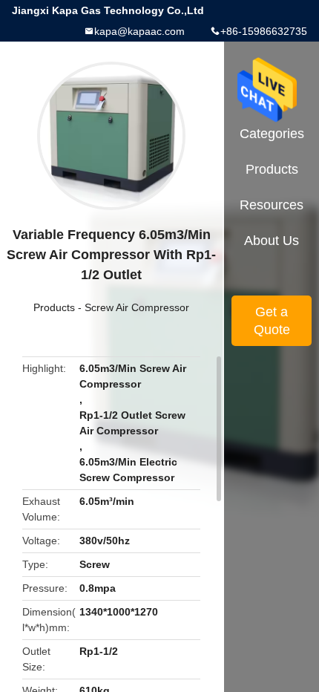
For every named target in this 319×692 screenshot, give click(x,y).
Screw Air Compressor (137, 307)
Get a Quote (272, 320)
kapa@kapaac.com (139, 31)
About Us (271, 240)
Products (54, 307)
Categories (272, 133)
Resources (271, 205)
